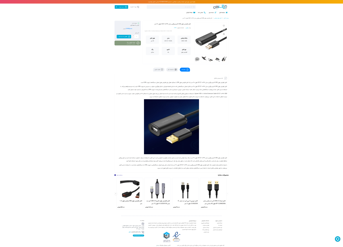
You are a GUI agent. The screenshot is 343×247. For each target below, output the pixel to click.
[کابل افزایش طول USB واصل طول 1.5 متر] (129, 189)
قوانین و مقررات (206, 225)
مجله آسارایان (219, 223)
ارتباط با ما (220, 225)
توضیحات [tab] (183, 69)
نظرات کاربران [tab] (157, 69)
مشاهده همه (118, 175)
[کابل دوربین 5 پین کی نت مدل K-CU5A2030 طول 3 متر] (185, 189)
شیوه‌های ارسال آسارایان (217, 229)
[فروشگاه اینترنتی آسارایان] (220, 7)
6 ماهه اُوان (133, 25)
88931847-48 (135, 232)
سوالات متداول (206, 227)
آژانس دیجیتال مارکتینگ (163, 245)
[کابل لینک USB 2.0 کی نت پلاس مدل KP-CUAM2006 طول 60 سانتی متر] (213, 189)
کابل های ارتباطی (218, 18)
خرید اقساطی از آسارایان (217, 227)
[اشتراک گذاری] (223, 33)
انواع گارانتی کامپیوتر (205, 223)
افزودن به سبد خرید (122, 36)
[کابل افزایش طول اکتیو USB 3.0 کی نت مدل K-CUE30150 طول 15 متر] (157, 189)
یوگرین (187, 28)
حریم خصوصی (206, 232)
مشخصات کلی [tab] (171, 69)
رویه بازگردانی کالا (205, 229)
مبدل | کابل (226, 18)
